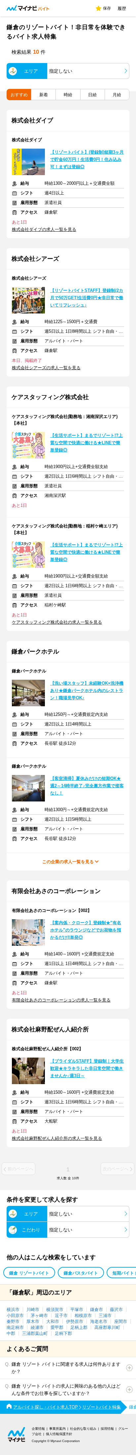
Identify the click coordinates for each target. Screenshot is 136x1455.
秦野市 (13, 1321)
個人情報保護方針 (59, 1434)
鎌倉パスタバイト (81, 1273)
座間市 (120, 1321)
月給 (117, 94)
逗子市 (61, 1315)
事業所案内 (57, 1428)
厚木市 (32, 1321)
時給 (68, 94)
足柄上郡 (78, 1327)
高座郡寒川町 (107, 1327)
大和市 (52, 1321)
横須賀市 (54, 1309)
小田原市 (15, 1315)
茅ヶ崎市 (39, 1315)
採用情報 (107, 1428)
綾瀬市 (37, 1327)
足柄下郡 (63, 1333)
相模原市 (83, 1315)
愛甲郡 (57, 1327)
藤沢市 (116, 1309)
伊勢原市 (74, 1321)
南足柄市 (15, 1327)
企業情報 (38, 1428)
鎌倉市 (96, 1309)
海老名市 (98, 1321)
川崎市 (32, 1309)
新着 (43, 94)
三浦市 (105, 1315)
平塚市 (76, 1309)
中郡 (11, 1333)
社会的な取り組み (83, 1428)
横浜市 (13, 1309)
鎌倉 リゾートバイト (29, 1273)
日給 (92, 94)
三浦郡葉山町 (35, 1333)
